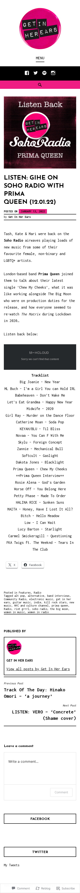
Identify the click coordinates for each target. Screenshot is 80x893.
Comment (61, 792)
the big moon (59, 609)
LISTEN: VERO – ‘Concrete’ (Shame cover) (44, 712)
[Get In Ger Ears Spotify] (44, 75)
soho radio (39, 609)
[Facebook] (26, 75)
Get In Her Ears (19, 216)
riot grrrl (21, 609)
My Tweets (11, 865)
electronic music (41, 599)
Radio (37, 592)
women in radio (38, 612)
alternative (36, 595)
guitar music (22, 602)
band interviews (58, 595)
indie (37, 602)
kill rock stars (55, 602)
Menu (40, 58)
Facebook (40, 819)
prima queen (60, 605)
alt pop (19, 595)
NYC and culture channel (31, 605)
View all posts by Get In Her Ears (38, 669)
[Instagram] (53, 75)
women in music (14, 612)
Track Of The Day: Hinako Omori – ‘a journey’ (34, 690)
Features (25, 592)
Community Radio (15, 599)
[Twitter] (35, 75)
